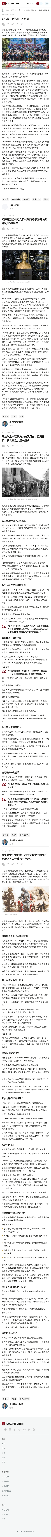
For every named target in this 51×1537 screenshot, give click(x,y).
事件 (28, 10)
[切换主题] (39, 3)
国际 (3, 1462)
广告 (3, 1519)
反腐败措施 (6, 1491)
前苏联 (5, 199)
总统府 (17, 10)
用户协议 (5, 1477)
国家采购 (5, 1495)
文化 (14, 416)
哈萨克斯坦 (24, 835)
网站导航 (5, 1510)
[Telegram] (12, 24)
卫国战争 (36, 199)
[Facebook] (17, 24)
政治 (3, 1448)
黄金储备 (16, 199)
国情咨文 (34, 10)
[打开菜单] (47, 3)
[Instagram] (3, 24)
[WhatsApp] (7, 24)
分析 (3, 1453)
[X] (21, 24)
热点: (3, 10)
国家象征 (5, 1486)
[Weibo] (19, 1429)
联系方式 (5, 1514)
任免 (23, 10)
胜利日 (26, 199)
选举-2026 (10, 10)
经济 (3, 1458)
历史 (46, 199)
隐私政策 (5, 1481)
